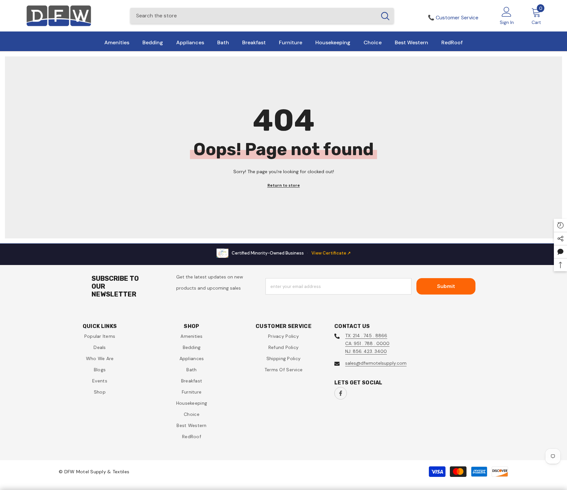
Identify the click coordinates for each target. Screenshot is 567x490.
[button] (560, 251)
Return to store (283, 185)
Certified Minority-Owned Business (291, 253)
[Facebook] (340, 393)
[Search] (262, 16)
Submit (446, 286)
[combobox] (253, 16)
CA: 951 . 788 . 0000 (367, 343)
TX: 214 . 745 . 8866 (366, 335)
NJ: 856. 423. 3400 (366, 351)
